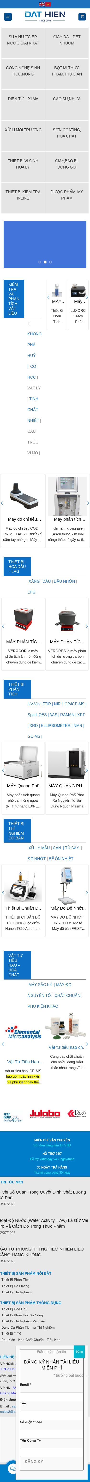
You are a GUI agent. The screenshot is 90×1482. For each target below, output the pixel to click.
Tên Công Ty (30, 1440)
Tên (23, 1403)
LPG (31, 592)
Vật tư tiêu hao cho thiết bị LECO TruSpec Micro (67, 1047)
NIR (57, 704)
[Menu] (8, 17)
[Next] (86, 306)
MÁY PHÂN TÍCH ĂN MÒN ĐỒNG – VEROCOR (23, 642)
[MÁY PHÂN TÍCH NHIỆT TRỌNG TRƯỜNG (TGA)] (57, 290)
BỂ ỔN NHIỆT (61, 859)
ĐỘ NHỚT (37, 859)
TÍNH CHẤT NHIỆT (33, 410)
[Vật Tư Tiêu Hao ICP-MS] (23, 1033)
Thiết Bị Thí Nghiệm (16, 1292)
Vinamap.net (11, 1351)
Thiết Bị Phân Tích (15, 1280)
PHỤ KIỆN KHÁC (43, 1006)
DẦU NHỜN (64, 581)
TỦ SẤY (72, 848)
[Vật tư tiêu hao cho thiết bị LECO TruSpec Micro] (67, 1026)
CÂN (57, 848)
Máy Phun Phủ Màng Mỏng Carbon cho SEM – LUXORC (78, 301)
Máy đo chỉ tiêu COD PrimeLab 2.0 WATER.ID (22, 519)
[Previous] (48, 306)
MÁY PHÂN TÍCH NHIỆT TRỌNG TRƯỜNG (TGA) (57, 301)
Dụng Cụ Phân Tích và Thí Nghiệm (28, 1327)
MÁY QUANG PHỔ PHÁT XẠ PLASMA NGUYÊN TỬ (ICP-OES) (66, 786)
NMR (77, 726)
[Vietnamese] (48, 4)
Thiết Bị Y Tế (11, 1333)
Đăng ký (34, 1462)
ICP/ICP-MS (73, 704)
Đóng (79, 1351)
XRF (81, 715)
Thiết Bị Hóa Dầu (14, 1309)
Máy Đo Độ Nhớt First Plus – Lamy (67, 908)
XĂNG (35, 581)
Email (25, 1385)
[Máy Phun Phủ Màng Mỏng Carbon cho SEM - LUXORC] (78, 290)
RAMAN (67, 715)
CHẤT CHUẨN (67, 996)
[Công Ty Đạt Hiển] (45, 17)
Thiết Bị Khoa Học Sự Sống (22, 1315)
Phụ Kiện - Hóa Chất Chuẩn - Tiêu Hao (30, 1340)
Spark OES (37, 715)
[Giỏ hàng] (82, 17)
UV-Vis (34, 704)
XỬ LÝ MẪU (39, 848)
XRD (34, 726)
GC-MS (34, 736)
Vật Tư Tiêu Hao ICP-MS (23, 1062)
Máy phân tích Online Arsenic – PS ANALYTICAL (67, 519)
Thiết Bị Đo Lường (15, 1286)
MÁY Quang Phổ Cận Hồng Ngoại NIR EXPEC (23, 786)
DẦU (46, 581)
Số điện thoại (31, 1422)
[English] (42, 4)
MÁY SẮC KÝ (41, 985)
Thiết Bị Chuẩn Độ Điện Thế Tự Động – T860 (23, 908)
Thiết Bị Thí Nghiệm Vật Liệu (23, 1321)
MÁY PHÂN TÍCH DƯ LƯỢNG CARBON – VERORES (67, 642)
